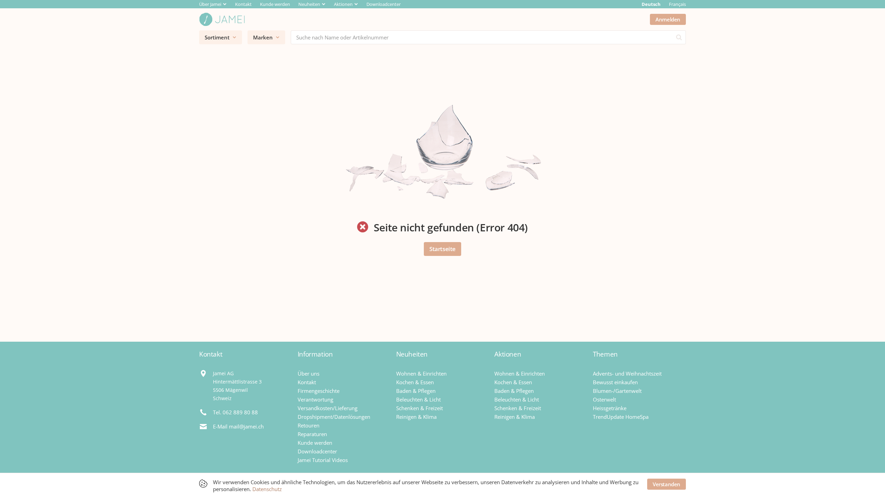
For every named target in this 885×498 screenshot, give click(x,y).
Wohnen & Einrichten (421, 373)
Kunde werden (275, 4)
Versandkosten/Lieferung (327, 408)
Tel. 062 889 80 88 (235, 412)
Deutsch (651, 4)
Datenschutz (267, 489)
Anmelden (667, 19)
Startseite (442, 249)
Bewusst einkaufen (615, 382)
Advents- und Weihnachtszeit (627, 373)
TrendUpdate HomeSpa (621, 416)
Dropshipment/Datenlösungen (334, 416)
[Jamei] (222, 19)
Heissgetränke (609, 408)
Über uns (308, 373)
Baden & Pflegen (416, 390)
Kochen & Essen (415, 382)
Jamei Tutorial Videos (323, 459)
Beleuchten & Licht (418, 399)
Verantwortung (315, 399)
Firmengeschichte (318, 390)
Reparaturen (312, 434)
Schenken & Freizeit (419, 408)
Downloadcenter (383, 4)
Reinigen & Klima (416, 416)
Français (677, 4)
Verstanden (666, 484)
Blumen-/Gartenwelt (617, 390)
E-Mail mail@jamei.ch (238, 426)
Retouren (308, 425)
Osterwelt (604, 399)
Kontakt (243, 4)
